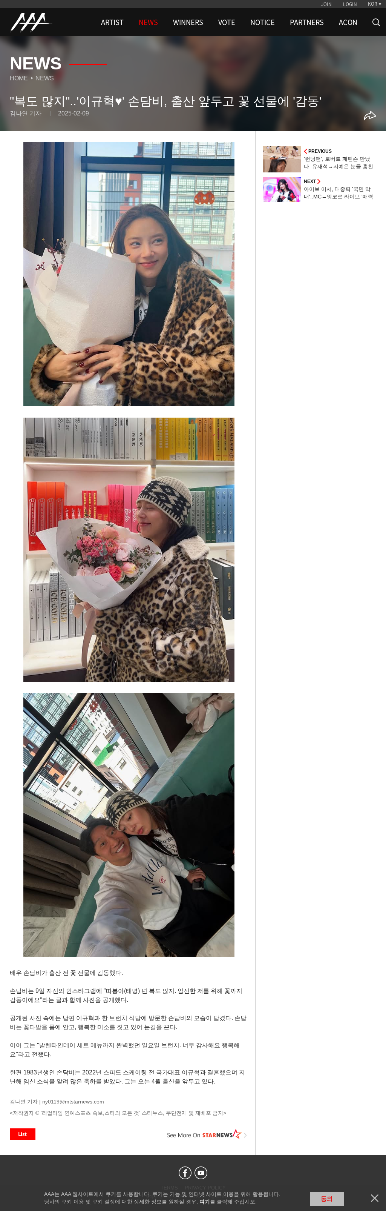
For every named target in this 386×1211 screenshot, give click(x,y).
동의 (327, 1199)
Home (19, 78)
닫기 (374, 1198)
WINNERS (188, 22)
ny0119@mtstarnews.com (73, 1102)
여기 (204, 1202)
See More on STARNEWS (207, 1134)
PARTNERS (307, 22)
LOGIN (350, 4)
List (22, 1134)
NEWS (148, 22)
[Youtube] (201, 1172)
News (44, 78)
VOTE (226, 22)
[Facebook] (185, 1172)
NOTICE (262, 22)
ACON (348, 22)
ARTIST (112, 22)
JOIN (326, 4)
